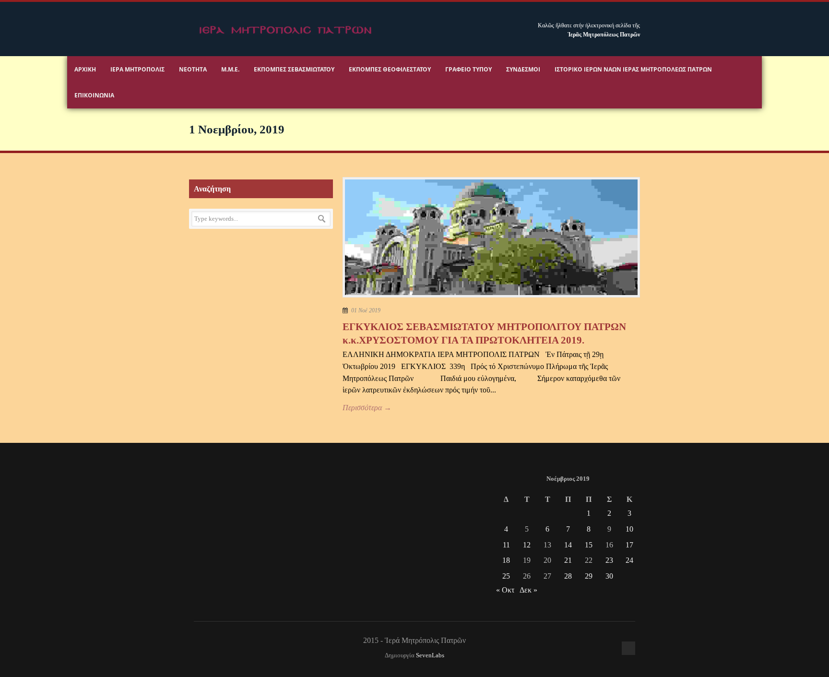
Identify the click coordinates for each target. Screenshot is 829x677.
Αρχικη (85, 69)
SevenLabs (430, 655)
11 (506, 545)
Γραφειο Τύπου (468, 69)
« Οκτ (505, 590)
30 (609, 576)
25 (506, 576)
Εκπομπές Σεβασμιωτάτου (294, 69)
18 (506, 560)
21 (568, 560)
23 (609, 560)
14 (568, 545)
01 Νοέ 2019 (365, 310)
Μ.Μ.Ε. (230, 69)
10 (629, 529)
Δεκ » (528, 590)
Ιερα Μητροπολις (137, 69)
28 (568, 576)
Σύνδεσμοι (523, 69)
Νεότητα (193, 69)
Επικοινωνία (94, 95)
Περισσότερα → (367, 408)
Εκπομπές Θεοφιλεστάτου (390, 69)
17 (629, 545)
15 (588, 545)
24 (629, 560)
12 (527, 545)
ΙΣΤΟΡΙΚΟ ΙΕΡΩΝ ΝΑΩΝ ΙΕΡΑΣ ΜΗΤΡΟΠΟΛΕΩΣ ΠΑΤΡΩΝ (633, 69)
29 (588, 576)
